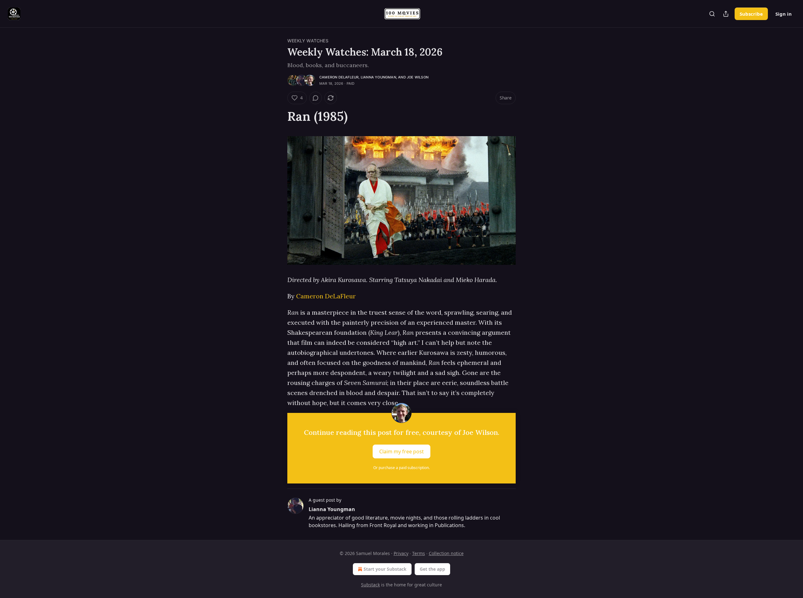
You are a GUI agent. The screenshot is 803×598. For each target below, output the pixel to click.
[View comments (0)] (315, 98)
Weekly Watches (307, 40)
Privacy (401, 553)
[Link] (279, 116)
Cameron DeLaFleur (339, 77)
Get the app (432, 569)
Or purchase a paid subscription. (401, 467)
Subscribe (751, 14)
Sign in (783, 14)
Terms (418, 553)
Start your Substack (385, 569)
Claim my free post (401, 451)
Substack (370, 585)
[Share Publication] (726, 14)
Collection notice (446, 553)
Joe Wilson (417, 77)
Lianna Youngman (378, 77)
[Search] (712, 14)
